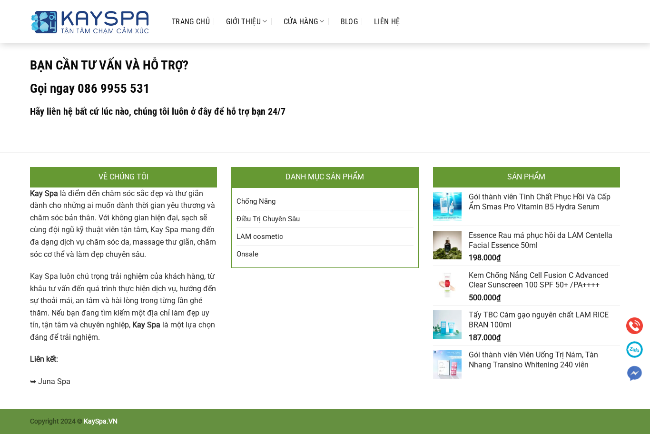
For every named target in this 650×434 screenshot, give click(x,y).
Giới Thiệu (243, 21)
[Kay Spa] (91, 21)
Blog (349, 21)
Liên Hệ (387, 21)
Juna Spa (54, 381)
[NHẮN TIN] (634, 373)
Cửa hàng (301, 21)
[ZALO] (634, 349)
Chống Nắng (256, 201)
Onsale (247, 254)
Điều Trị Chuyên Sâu (268, 219)
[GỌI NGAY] (634, 325)
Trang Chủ (191, 21)
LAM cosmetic (259, 236)
